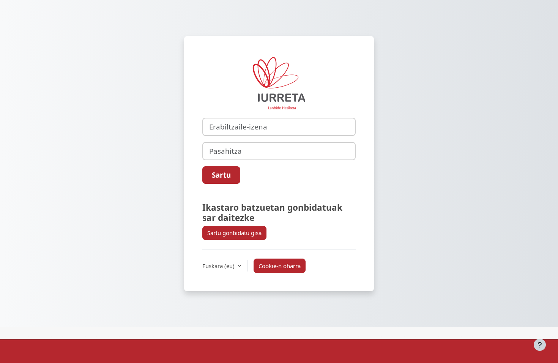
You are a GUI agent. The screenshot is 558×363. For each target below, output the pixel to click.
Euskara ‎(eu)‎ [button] (219, 266)
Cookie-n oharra (280, 266)
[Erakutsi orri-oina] (540, 345)
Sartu (221, 175)
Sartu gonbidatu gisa (234, 233)
